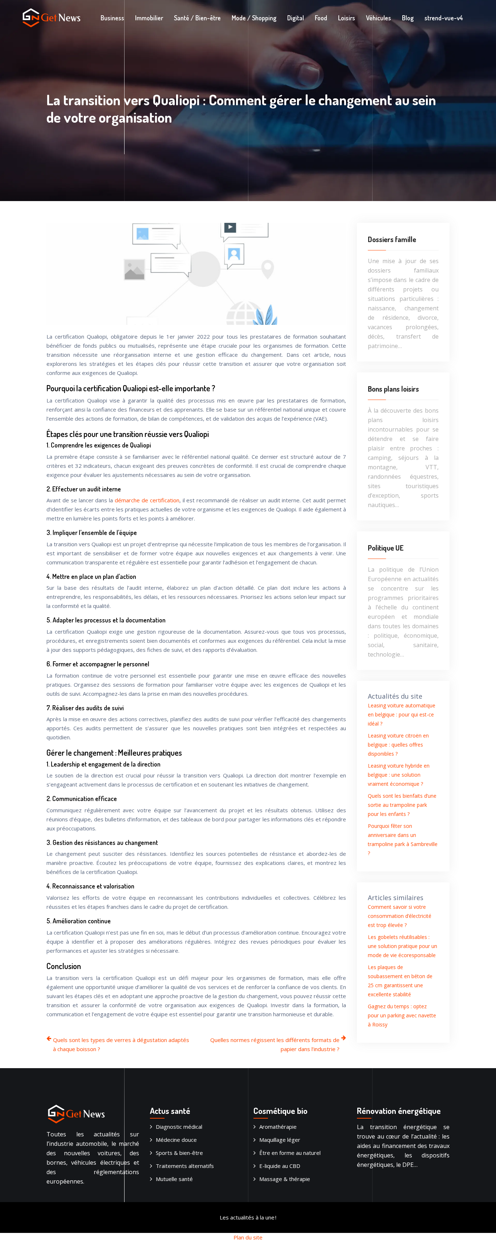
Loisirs (346, 18)
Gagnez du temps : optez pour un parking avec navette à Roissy (402, 1015)
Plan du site (248, 1237)
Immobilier (149, 18)
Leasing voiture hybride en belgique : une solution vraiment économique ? (399, 774)
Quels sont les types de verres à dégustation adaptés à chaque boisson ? (121, 1044)
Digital (295, 18)
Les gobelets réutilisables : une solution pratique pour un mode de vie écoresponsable (402, 946)
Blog (408, 18)
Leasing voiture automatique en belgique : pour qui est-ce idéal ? (401, 714)
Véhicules (378, 18)
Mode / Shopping (254, 18)
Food (321, 18)
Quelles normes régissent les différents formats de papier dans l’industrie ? (275, 1044)
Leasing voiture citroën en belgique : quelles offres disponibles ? (398, 744)
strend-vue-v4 (443, 18)
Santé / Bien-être (197, 18)
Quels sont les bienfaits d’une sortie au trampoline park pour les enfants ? (402, 804)
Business (112, 18)
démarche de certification (147, 500)
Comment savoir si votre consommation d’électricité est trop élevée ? (399, 915)
